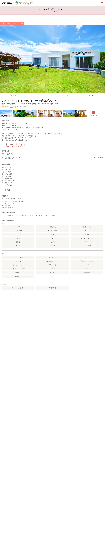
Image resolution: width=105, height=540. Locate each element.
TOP (3, 23)
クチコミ (92, 95)
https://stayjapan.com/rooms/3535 (13, 146)
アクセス (65, 95)
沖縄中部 (15, 23)
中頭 (21, 23)
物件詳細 (13, 95)
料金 (39, 95)
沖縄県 (8, 23)
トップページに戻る (51, 12)
